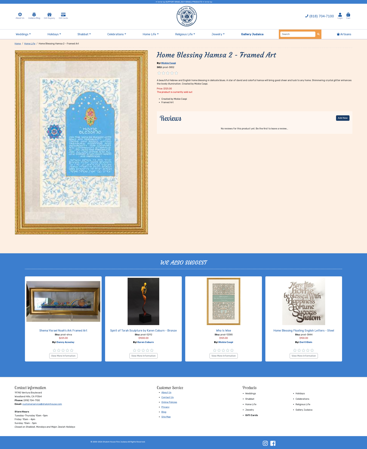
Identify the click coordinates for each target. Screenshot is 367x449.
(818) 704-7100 (321, 16)
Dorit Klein (306, 342)
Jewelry (249, 409)
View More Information (63, 355)
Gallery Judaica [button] (252, 34)
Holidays (300, 393)
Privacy (165, 407)
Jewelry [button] (217, 34)
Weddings (250, 393)
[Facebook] (272, 443)
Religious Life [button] (184, 34)
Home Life (250, 404)
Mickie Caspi (168, 63)
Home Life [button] (149, 34)
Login (340, 18)
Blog (163, 412)
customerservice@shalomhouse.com (42, 404)
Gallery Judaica (304, 409)
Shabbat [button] (83, 34)
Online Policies (169, 402)
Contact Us (167, 397)
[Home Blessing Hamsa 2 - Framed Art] (81, 142)
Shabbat (249, 399)
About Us (20, 18)
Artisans (345, 34)
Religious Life (303, 404)
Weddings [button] (22, 34)
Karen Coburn (145, 342)
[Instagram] (265, 443)
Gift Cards (63, 18)
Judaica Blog (34, 18)
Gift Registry (49, 18)
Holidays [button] (53, 34)
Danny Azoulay (65, 342)
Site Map (166, 416)
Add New (343, 118)
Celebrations (302, 399)
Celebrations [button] (115, 34)
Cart (348, 16)
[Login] (340, 15)
